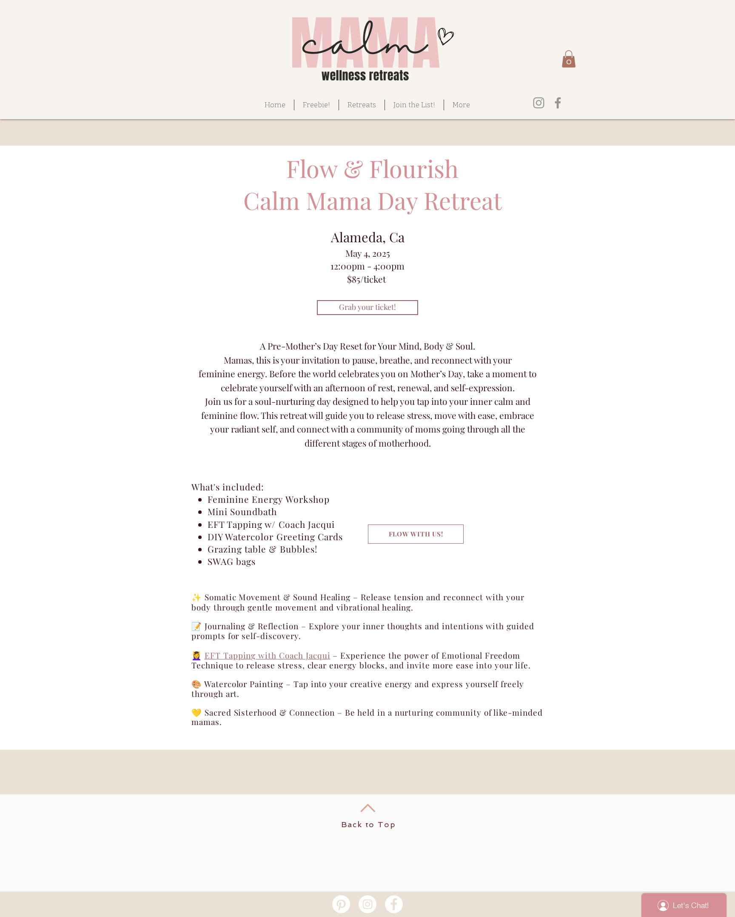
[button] (568, 59)
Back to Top (368, 824)
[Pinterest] (341, 904)
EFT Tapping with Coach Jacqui (267, 655)
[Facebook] (557, 102)
